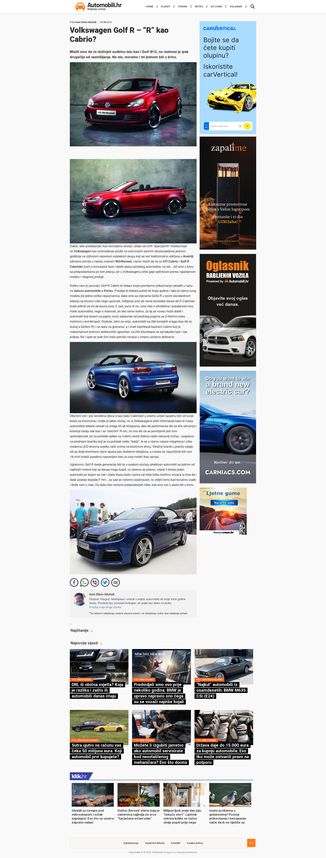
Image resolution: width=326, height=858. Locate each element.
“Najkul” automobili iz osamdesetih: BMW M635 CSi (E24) (221, 690)
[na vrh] (251, 843)
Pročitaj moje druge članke (105, 607)
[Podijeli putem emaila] (115, 582)
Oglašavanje (130, 843)
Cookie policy (195, 843)
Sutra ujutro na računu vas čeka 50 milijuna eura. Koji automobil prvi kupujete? (97, 751)
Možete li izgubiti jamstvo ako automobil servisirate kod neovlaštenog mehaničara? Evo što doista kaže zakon (160, 757)
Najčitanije (79, 630)
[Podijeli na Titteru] (105, 582)
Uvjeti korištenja (155, 843)
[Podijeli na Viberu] (95, 582)
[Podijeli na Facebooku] (74, 582)
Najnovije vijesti (84, 643)
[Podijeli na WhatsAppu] (84, 582)
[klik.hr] (79, 776)
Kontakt (175, 843)
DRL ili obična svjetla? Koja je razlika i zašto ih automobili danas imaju (97, 690)
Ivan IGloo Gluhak (85, 22)
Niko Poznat (84, 679)
